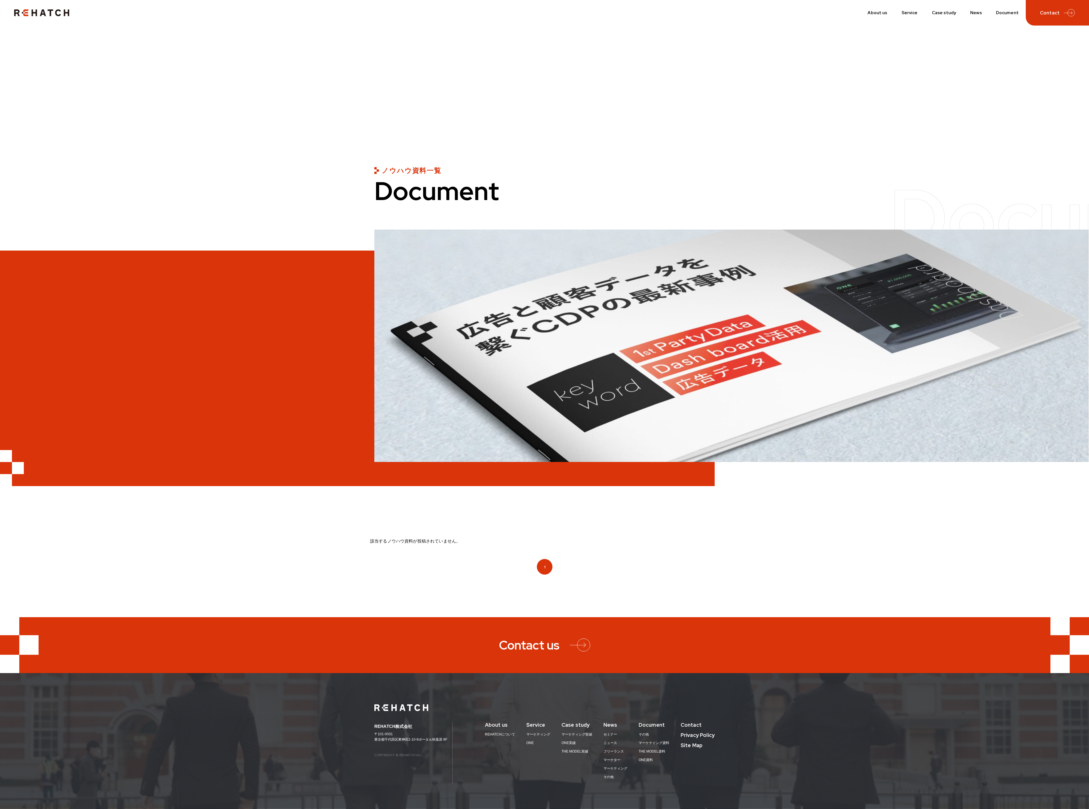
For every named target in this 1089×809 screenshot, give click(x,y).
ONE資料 (646, 760)
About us (877, 13)
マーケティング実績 (577, 734)
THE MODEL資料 (652, 751)
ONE (530, 743)
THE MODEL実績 (575, 751)
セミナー (610, 734)
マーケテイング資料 (654, 743)
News (976, 13)
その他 (608, 777)
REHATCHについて (500, 734)
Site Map (691, 745)
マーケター (612, 760)
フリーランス (613, 751)
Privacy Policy (698, 735)
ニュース (610, 743)
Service (910, 13)
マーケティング (538, 734)
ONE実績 (569, 743)
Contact (691, 725)
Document (1007, 13)
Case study (944, 13)
